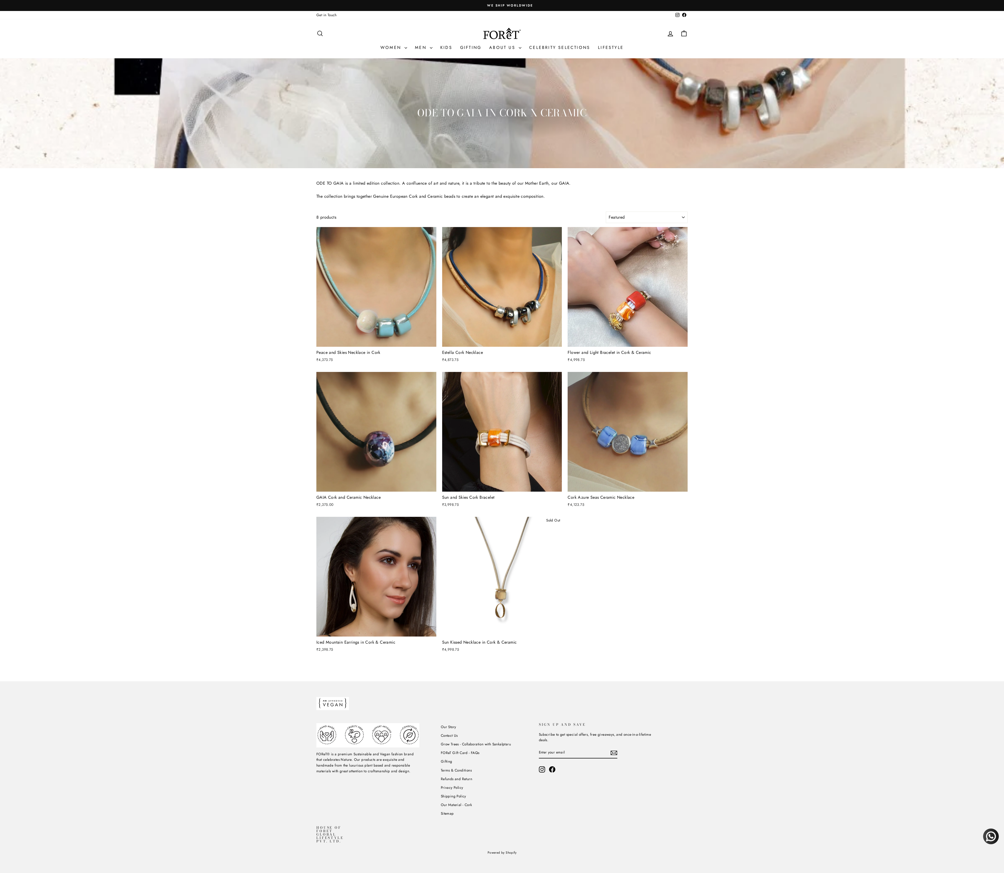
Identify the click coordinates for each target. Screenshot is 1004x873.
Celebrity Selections (559, 47)
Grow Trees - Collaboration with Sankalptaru (476, 744)
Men (422, 47)
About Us (503, 47)
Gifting (470, 47)
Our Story (448, 726)
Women (391, 47)
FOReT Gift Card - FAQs (460, 752)
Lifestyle (611, 47)
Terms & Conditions (456, 770)
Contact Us (449, 735)
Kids (446, 47)
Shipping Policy (453, 796)
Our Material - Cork (456, 804)
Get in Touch (326, 15)
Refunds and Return (456, 778)
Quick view (376, 340)
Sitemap (447, 813)
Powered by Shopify (502, 852)
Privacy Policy (452, 787)
